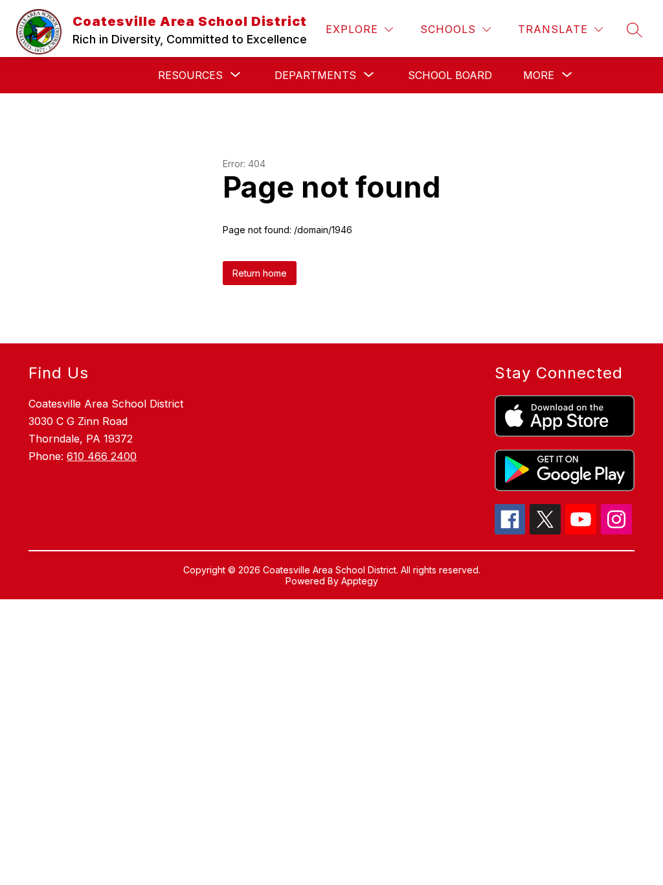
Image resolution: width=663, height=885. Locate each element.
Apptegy (359, 580)
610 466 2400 (102, 456)
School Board (450, 75)
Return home (259, 273)
